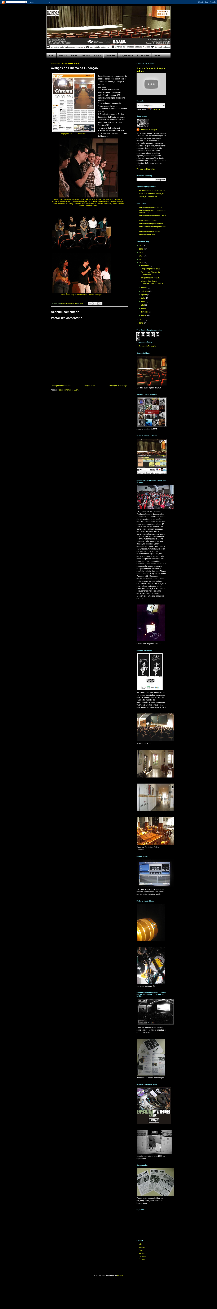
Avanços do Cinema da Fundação (150, 273)
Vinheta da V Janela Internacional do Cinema (152, 282)
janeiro (144, 315)
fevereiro (145, 312)
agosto (144, 295)
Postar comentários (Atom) (68, 390)
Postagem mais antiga (118, 386)
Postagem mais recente (61, 386)
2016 (141, 249)
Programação (126, 55)
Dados (157, 55)
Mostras (63, 55)
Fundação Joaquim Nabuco (150, 196)
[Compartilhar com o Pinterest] (100, 303)
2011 (141, 320)
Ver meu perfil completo (146, 169)
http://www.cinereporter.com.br (151, 224)
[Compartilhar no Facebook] (98, 303)
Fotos (74, 55)
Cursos (97, 55)
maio (143, 302)
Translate (156, 109)
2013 (141, 259)
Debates (85, 55)
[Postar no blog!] (92, 303)
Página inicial (89, 386)
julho (143, 298)
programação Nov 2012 (150, 278)
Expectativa (143, 55)
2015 (141, 252)
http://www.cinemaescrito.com (150, 207)
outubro (144, 288)
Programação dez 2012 (150, 269)
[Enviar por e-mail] (89, 303)
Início (51, 55)
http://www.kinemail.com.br (149, 232)
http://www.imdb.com (147, 235)
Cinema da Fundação (148, 130)
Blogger (120, 1275)
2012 (141, 263)
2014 (141, 256)
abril (143, 305)
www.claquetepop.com (148, 221)
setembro (145, 291)
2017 (141, 246)
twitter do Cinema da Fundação (151, 193)
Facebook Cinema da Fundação (152, 191)
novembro (145, 266)
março (144, 308)
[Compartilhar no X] (95, 303)
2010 (141, 323)
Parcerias (110, 55)
